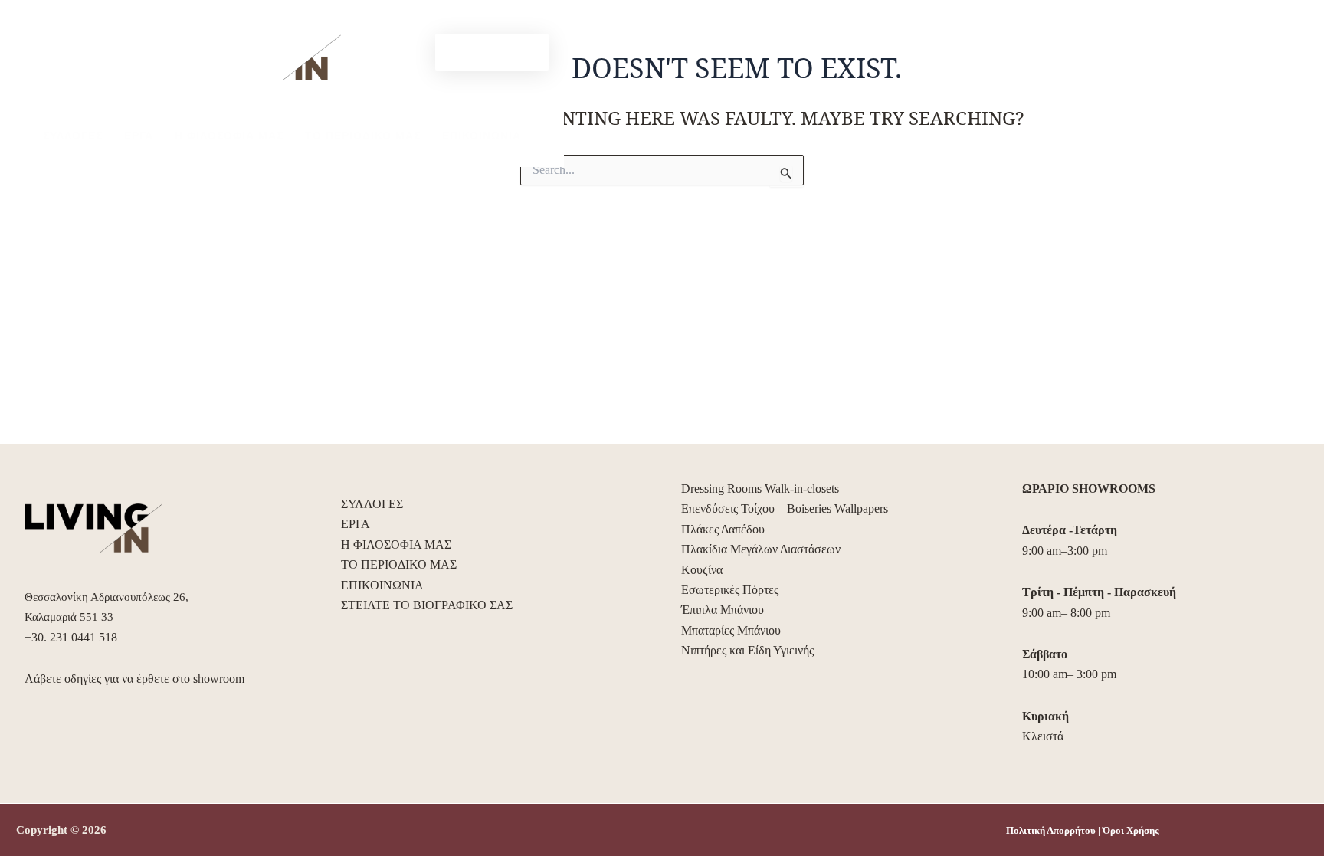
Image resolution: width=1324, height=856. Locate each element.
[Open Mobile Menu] (57, 41)
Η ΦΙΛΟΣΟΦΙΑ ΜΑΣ (229, 136)
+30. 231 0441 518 (71, 637)
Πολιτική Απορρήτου (1051, 830)
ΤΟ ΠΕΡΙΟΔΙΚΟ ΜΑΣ (363, 136)
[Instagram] (413, 53)
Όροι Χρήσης (1130, 830)
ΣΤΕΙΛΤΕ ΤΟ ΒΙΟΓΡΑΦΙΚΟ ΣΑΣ (427, 605)
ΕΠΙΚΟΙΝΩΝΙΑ (481, 136)
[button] (492, 52)
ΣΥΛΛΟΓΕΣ (73, 136)
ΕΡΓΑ (138, 136)
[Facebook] (390, 53)
